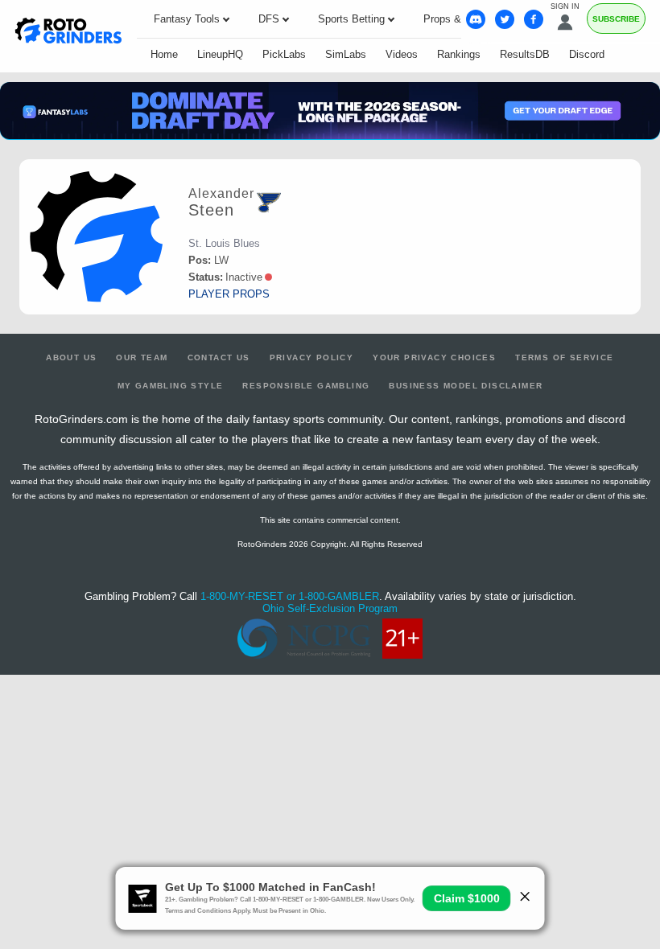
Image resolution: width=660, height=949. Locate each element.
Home (164, 54)
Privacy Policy (312, 357)
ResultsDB (525, 54)
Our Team (141, 357)
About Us (71, 357)
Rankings (459, 54)
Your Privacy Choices (434, 357)
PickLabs (284, 54)
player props (229, 294)
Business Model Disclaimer (465, 385)
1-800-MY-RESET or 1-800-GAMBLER (289, 596)
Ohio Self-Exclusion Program (330, 608)
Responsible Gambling (305, 385)
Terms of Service (564, 357)
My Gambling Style (171, 385)
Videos (402, 54)
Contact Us (219, 357)
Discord (586, 54)
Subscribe (616, 18)
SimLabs (345, 54)
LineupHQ (220, 54)
